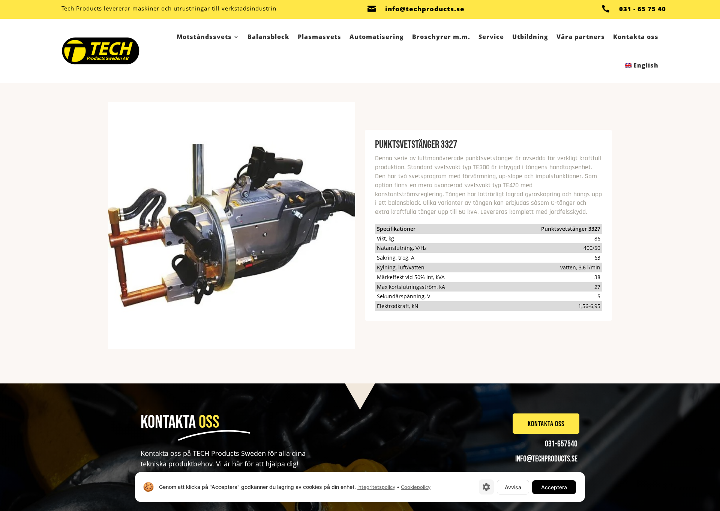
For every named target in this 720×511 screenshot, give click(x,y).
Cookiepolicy (415, 487)
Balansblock (269, 37)
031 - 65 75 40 (642, 9)
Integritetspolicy (376, 487)
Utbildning (530, 37)
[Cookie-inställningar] (486, 486)
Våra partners (580, 37)
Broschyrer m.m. (441, 37)
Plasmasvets (319, 37)
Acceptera (554, 487)
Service (491, 37)
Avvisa (513, 487)
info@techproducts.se (425, 9)
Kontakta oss (635, 37)
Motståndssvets (204, 37)
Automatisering (377, 37)
